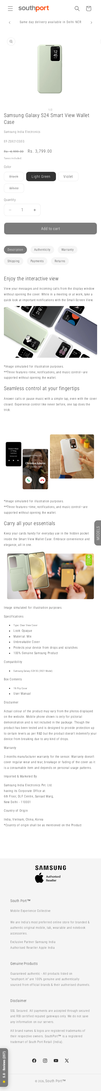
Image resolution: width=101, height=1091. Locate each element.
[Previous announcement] (9, 22)
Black (16, 177)
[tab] (15, 250)
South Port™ (55, 1081)
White (16, 189)
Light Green (41, 176)
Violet (68, 176)
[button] (10, 8)
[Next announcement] (91, 22)
